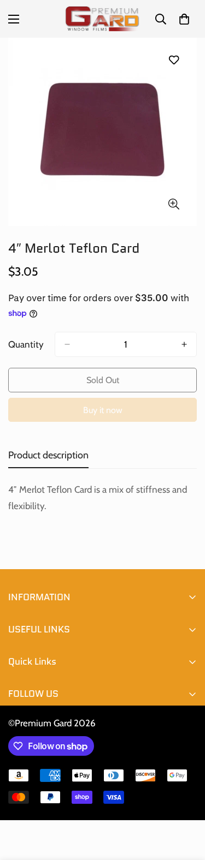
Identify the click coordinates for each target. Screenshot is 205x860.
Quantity (26, 344)
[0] (184, 19)
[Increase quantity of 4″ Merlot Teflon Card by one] (184, 344)
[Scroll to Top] (185, 802)
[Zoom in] (173, 204)
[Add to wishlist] (173, 59)
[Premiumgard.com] (102, 19)
